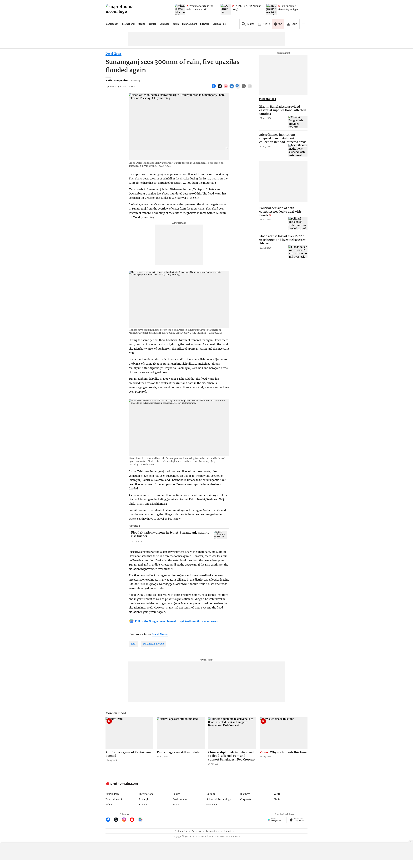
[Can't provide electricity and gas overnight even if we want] (271, 9)
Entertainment (189, 24)
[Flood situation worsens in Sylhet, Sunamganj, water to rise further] (220, 535)
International (128, 24)
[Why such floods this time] (284, 733)
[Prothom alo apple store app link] (296, 820)
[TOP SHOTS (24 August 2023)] (226, 9)
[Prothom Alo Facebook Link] (109, 820)
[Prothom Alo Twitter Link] (117, 820)
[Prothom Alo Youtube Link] (133, 820)
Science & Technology (218, 799)
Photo (277, 799)
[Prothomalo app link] (274, 820)
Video (109, 804)
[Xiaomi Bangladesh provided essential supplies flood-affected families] (297, 122)
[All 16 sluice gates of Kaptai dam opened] (130, 733)
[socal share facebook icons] (214, 87)
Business (164, 24)
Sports (141, 24)
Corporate (246, 799)
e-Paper (143, 804)
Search (176, 804)
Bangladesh (112, 24)
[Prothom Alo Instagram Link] (125, 820)
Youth (176, 24)
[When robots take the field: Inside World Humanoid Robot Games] (180, 9)
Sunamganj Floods (153, 643)
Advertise (196, 831)
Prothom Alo (181, 831)
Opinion (152, 24)
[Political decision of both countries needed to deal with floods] (297, 223)
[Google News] (140, 820)
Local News (113, 53)
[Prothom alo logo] (122, 784)
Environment (180, 799)
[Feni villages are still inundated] (181, 733)
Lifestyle (204, 24)
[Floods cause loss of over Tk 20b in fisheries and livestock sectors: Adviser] (297, 251)
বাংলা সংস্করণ (211, 804)
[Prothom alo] (121, 9)
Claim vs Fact (219, 24)
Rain (133, 643)
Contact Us (229, 831)
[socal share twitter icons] (220, 87)
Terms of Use (212, 831)
